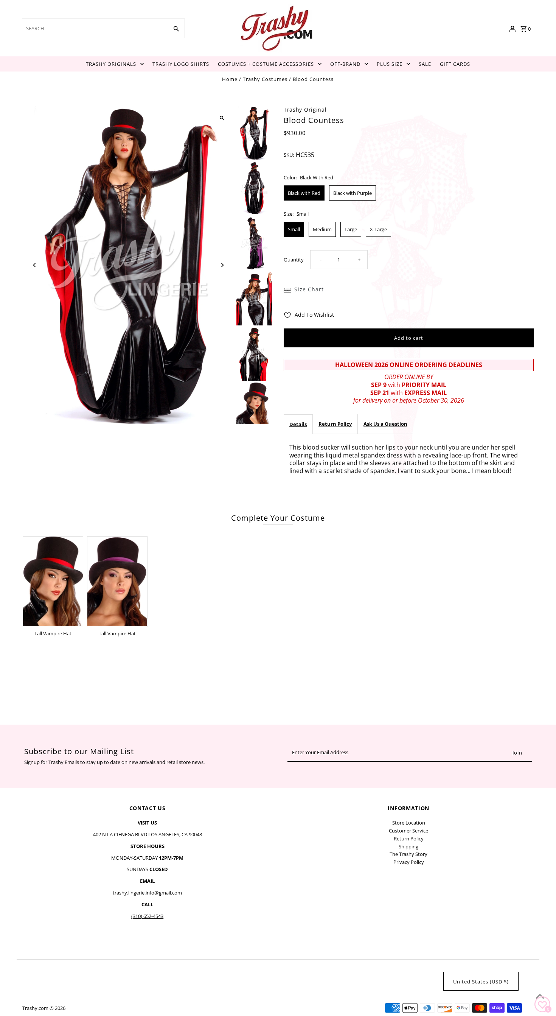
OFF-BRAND (345, 64)
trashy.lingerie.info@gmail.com (147, 892)
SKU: (289, 154)
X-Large (378, 229)
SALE (425, 64)
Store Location (408, 822)
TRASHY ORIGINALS (111, 64)
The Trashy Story (408, 854)
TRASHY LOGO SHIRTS (180, 64)
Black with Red (304, 193)
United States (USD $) (481, 981)
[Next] (222, 265)
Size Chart (309, 289)
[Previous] (34, 265)
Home (230, 79)
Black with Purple (352, 193)
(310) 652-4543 (147, 916)
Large (351, 229)
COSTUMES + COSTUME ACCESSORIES (266, 64)
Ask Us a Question (385, 423)
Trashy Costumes (265, 79)
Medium (322, 229)
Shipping (408, 846)
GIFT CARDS (455, 64)
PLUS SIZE (389, 64)
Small (294, 229)
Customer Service (408, 830)
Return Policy (335, 423)
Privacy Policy (408, 862)
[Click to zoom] (222, 118)
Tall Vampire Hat (52, 633)
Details (298, 424)
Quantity (294, 259)
